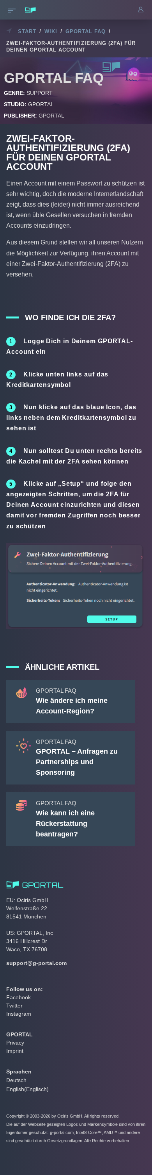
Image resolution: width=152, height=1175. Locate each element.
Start (27, 31)
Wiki (50, 31)
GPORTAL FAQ (85, 31)
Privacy (15, 1042)
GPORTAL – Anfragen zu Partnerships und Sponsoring (77, 761)
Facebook (18, 997)
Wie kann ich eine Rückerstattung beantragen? (65, 823)
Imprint (14, 1051)
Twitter (14, 1005)
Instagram (18, 1014)
